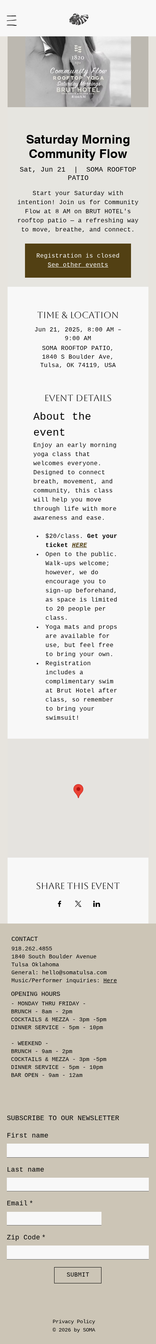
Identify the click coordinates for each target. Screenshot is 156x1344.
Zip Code (26, 1237)
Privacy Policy (74, 1322)
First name (27, 1135)
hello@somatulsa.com (74, 973)
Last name (25, 1170)
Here (110, 981)
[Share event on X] (78, 904)
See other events (78, 265)
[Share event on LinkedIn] (96, 904)
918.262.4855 (31, 949)
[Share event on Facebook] (59, 904)
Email (20, 1203)
